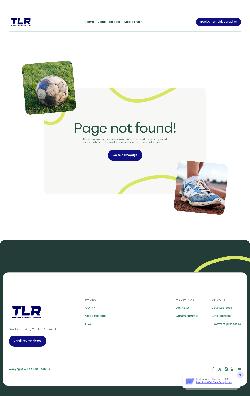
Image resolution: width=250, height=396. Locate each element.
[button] (134, 22)
